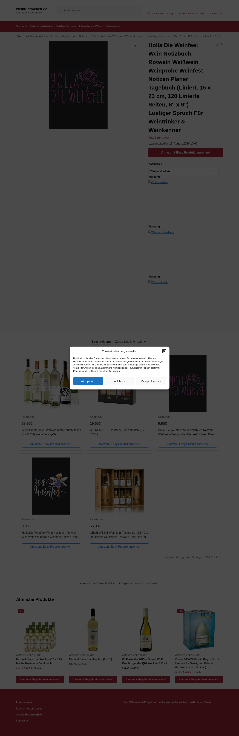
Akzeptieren (88, 380)
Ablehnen (119, 380)
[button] (164, 351)
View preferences (151, 380)
